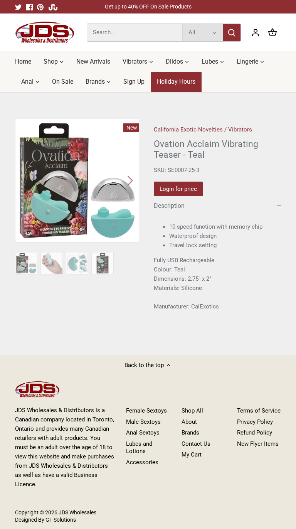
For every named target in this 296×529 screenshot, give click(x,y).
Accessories (142, 462)
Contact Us (196, 443)
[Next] (120, 180)
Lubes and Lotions (139, 447)
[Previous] (34, 180)
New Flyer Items (258, 443)
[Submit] (231, 32)
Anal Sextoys (143, 432)
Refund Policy (254, 432)
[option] (77, 180)
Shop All (192, 410)
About (189, 421)
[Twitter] (18, 7)
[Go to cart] (272, 32)
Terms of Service (259, 410)
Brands (190, 432)
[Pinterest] (40, 7)
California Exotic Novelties (188, 129)
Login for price (178, 188)
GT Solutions (60, 520)
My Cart (192, 454)
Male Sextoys (143, 421)
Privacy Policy (255, 421)
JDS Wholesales (77, 512)
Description (169, 205)
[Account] (255, 32)
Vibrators (240, 129)
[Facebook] (29, 7)
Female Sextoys (146, 410)
